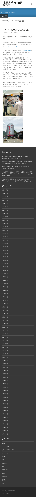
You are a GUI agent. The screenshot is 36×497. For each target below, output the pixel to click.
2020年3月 (5, 370)
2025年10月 (5, 206)
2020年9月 (5, 364)
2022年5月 (5, 313)
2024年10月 (5, 240)
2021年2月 (5, 350)
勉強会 (16, 32)
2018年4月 (5, 434)
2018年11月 (5, 417)
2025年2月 (5, 227)
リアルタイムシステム (8, 450)
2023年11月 (5, 277)
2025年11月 (5, 203)
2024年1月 (5, 270)
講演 (3, 483)
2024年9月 (5, 243)
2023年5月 (5, 290)
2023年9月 (5, 283)
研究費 (4, 473)
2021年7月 (5, 343)
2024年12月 (5, 233)
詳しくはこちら (12, 46)
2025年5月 (5, 220)
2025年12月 (5, 200)
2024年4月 (5, 260)
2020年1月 (5, 377)
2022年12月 (5, 300)
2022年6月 (5, 310)
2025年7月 (5, 216)
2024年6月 (5, 253)
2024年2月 (5, 267)
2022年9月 (5, 307)
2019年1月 (5, 414)
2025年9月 (5, 210)
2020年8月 (5, 367)
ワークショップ (6, 453)
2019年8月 (5, 394)
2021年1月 (5, 354)
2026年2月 (5, 193)
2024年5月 (5, 257)
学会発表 (4, 463)
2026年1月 (5, 196)
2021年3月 (5, 347)
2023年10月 (5, 280)
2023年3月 (5, 297)
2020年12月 (5, 357)
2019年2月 (5, 410)
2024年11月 (5, 237)
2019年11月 (5, 384)
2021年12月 (5, 330)
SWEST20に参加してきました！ (17, 29)
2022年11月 (5, 303)
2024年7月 (5, 250)
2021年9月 (5, 340)
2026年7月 (5, 190)
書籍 (3, 466)
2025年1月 (5, 230)
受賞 (3, 460)
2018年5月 (5, 430)
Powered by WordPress (7, 492)
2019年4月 (5, 404)
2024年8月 (5, 247)
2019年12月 (5, 380)
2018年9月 (5, 420)
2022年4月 (5, 317)
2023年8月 (5, 287)
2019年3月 (5, 407)
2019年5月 (5, 400)
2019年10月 (5, 387)
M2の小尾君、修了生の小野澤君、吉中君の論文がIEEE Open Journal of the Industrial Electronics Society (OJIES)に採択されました (17, 173)
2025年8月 (5, 213)
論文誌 (4, 480)
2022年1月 (5, 327)
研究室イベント (6, 470)
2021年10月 (5, 337)
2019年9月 (5, 390)
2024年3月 (5, 263)
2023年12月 (5, 273)
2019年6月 (5, 397)
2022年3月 (5, 320)
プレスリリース (6, 446)
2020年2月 (5, 374)
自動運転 (4, 476)
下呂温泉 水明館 (26, 50)
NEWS (3, 443)
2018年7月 (5, 427)
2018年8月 (5, 424)
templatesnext (5, 493)
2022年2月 (5, 323)
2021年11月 (5, 333)
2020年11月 (5, 360)
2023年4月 (5, 293)
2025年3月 (5, 223)
